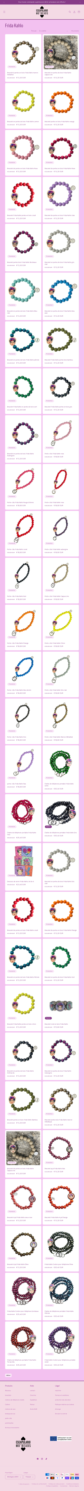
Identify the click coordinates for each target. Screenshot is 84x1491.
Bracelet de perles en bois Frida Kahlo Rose (22, 168)
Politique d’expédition (52, 1486)
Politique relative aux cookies (64, 1404)
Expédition (33, 1400)
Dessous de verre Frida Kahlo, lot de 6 (20, 881)
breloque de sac (10, 1414)
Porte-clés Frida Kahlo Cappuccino (57, 596)
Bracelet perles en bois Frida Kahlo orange (59, 121)
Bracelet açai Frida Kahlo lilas (55, 1169)
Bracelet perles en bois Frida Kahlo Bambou (22, 1120)
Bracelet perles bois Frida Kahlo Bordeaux (21, 262)
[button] (4, 12)
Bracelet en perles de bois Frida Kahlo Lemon (23, 121)
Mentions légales (74, 1486)
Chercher (33, 1395)
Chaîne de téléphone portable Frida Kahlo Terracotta (21, 1361)
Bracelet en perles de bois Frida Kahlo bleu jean (60, 312)
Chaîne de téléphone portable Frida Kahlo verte (59, 785)
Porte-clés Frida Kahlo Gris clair (56, 690)
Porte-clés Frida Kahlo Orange (17, 643)
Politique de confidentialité (39, 1484)
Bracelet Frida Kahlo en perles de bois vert (22, 407)
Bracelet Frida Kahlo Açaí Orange (56, 1217)
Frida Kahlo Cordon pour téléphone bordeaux (23, 1311)
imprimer (58, 1390)
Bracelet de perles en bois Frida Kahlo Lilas (60, 215)
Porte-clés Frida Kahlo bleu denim (19, 690)
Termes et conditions (62, 1395)
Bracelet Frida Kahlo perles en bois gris (58, 407)
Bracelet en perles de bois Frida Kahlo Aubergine (20, 455)
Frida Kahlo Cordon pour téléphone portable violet (60, 1361)
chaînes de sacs (10, 1409)
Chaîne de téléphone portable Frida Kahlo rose (21, 834)
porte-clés (8, 1418)
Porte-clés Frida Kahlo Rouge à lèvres (20, 502)
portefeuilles (9, 1423)
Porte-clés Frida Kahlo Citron (55, 643)
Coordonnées (63, 1486)
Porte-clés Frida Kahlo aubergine (56, 549)
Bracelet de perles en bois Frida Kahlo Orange (61, 930)
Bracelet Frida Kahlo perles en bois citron (21, 1024)
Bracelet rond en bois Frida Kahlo (56, 1024)
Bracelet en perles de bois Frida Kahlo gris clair (59, 263)
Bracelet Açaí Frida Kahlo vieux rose (19, 1217)
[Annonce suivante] (80, 2)
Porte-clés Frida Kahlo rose (54, 454)
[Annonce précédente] (4, 2)
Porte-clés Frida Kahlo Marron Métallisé (59, 737)
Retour (32, 1404)
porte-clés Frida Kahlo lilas (16, 784)
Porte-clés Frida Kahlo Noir (16, 596)
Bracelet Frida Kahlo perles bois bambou (59, 360)
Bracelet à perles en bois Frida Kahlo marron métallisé (22, 74)
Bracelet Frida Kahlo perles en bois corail (21, 215)
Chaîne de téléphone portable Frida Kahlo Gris (61, 833)
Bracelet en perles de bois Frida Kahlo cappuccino (58, 74)
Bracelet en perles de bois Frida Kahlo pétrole (23, 360)
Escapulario (26, 1484)
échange (58, 1409)
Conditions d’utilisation (72, 1484)
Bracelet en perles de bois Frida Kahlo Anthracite (20, 1072)
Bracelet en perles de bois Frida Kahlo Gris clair (59, 882)
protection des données (63, 1400)
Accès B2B (33, 1409)
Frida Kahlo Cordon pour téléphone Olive (59, 1264)
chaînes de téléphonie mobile (14, 1400)
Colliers (7, 1404)
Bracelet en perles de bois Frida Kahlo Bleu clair (22, 312)
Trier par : (34, 31)
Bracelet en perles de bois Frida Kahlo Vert (60, 977)
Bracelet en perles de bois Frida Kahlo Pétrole (23, 977)
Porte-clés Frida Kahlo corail (17, 549)
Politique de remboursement (56, 1484)
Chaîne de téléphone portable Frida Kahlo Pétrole (59, 1312)
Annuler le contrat (61, 1414)
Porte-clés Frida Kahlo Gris (16, 737)
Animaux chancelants (12, 1428)
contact (32, 1390)
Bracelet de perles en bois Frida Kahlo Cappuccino (20, 1169)
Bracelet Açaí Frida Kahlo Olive (17, 1264)
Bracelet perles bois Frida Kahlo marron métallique (58, 1121)
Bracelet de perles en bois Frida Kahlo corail (22, 930)
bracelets (8, 1395)
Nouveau (8, 1390)
